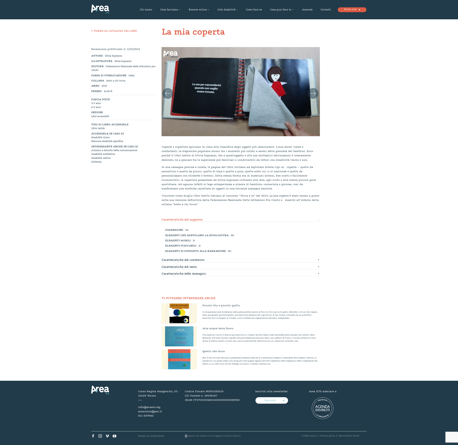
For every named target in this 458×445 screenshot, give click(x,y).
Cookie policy (309, 436)
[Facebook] (93, 437)
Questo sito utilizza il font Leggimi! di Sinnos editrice (214, 436)
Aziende (307, 9)
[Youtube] (114, 437)
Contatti (326, 9)
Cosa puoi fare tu (280, 9)
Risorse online (198, 9)
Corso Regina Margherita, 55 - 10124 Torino (158, 393)
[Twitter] (100, 437)
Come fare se (254, 9)
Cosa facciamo (169, 9)
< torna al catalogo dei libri (114, 31)
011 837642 (146, 415)
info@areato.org (149, 407)
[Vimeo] (107, 437)
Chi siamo (146, 9)
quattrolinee (157, 436)
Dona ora (350, 9)
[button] (166, 90)
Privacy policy (327, 436)
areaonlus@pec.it (150, 411)
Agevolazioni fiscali (348, 436)
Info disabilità (226, 9)
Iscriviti (270, 400)
